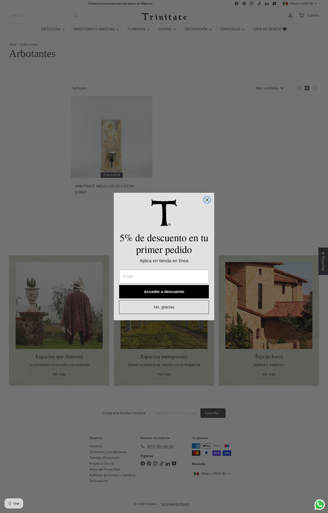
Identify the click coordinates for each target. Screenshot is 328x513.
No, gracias (164, 307)
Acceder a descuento (164, 291)
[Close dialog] (207, 199)
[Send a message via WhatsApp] (319, 505)
